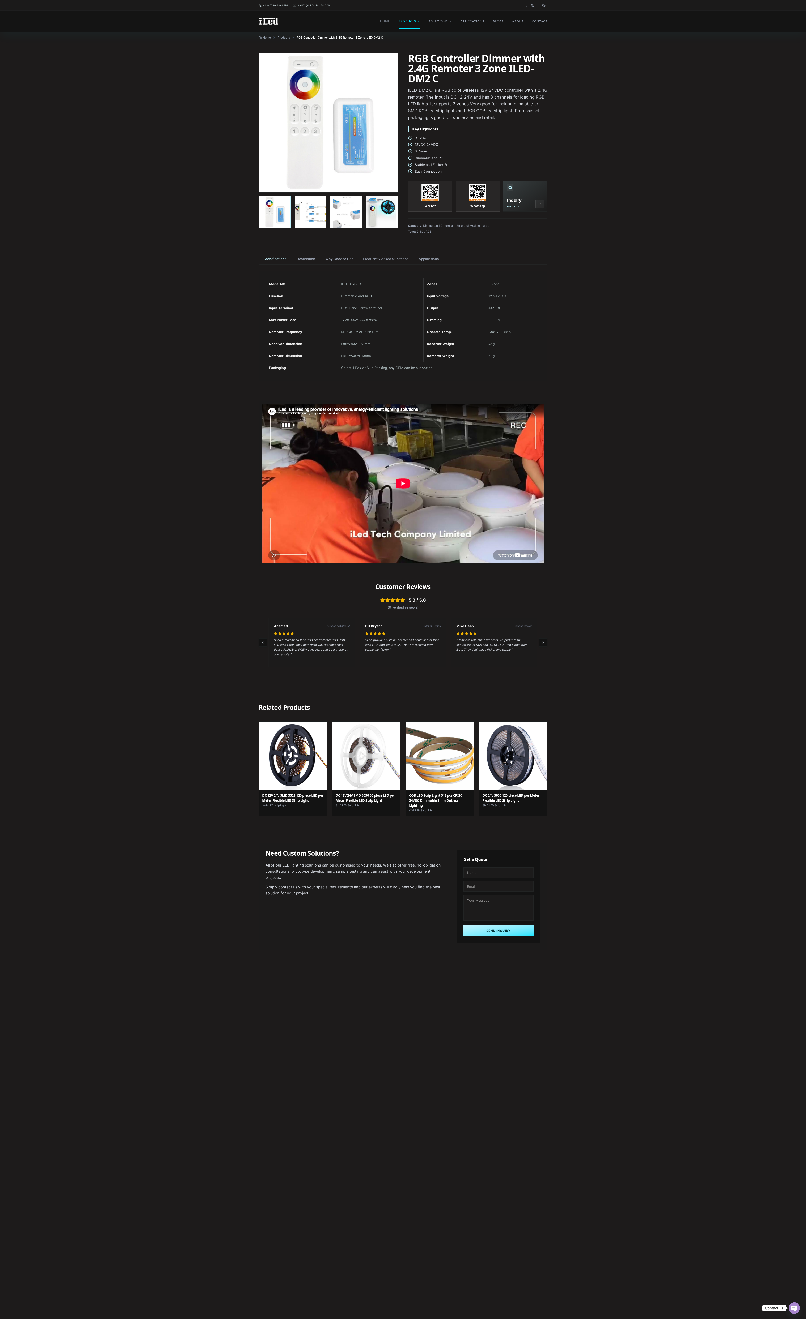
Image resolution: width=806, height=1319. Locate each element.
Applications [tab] (429, 259)
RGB (429, 231)
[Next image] (390, 123)
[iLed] (269, 21)
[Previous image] (266, 123)
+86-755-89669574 (275, 5)
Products (283, 37)
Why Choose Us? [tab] (339, 259)
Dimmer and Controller (438, 225)
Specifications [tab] (275, 259)
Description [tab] (306, 259)
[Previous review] (263, 642)
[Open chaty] (794, 1308)
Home (267, 37)
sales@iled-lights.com (314, 5)
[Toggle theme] (543, 5)
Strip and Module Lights (472, 225)
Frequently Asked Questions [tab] (386, 259)
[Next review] (543, 642)
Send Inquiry (498, 930)
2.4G (420, 231)
